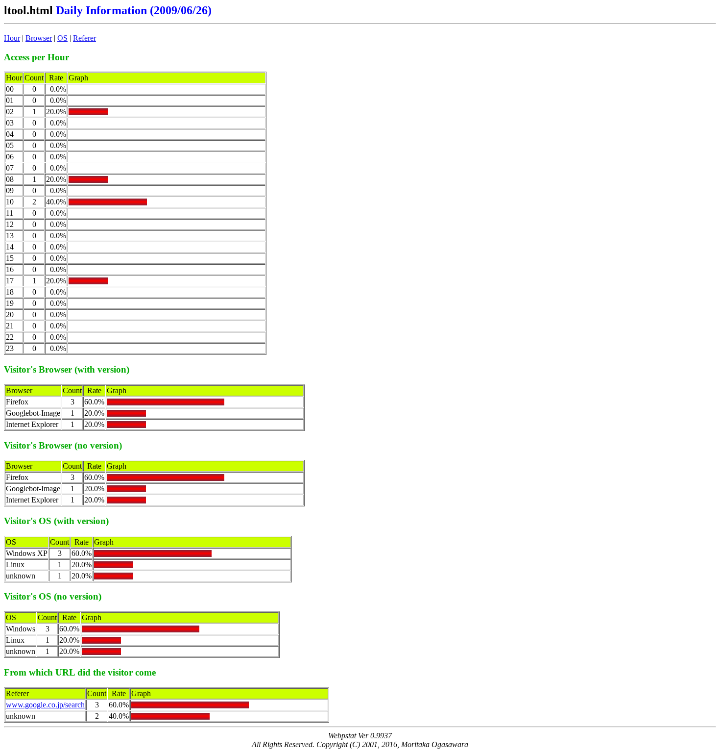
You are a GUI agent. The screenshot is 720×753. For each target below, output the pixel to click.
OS (62, 38)
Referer (84, 38)
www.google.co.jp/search (45, 705)
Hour (12, 38)
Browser (38, 38)
